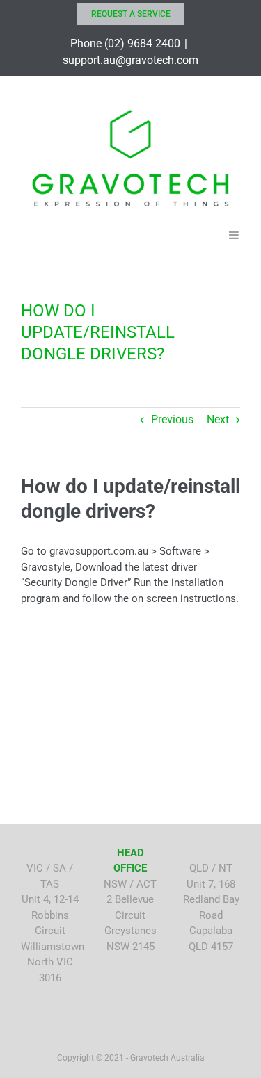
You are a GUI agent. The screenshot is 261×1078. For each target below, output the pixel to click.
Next (218, 419)
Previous (172, 419)
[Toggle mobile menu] (234, 234)
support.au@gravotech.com (130, 60)
